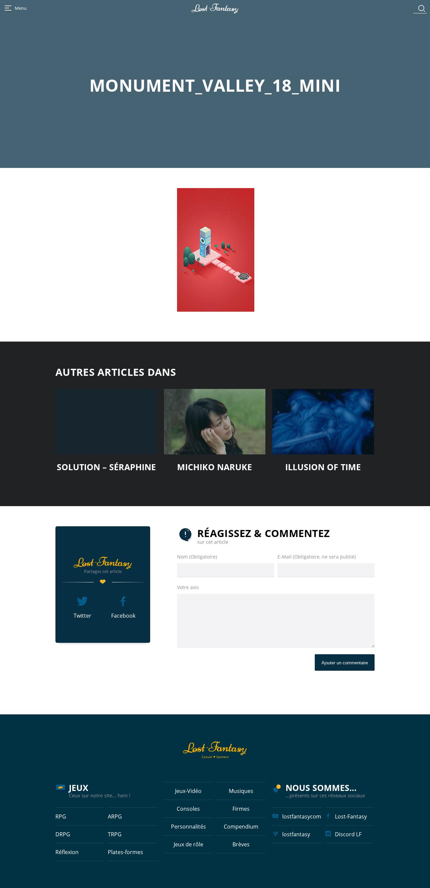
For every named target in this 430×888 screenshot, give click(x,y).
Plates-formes (125, 852)
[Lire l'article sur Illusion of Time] (323, 421)
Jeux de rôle (188, 844)
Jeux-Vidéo (188, 791)
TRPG (115, 834)
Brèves (241, 844)
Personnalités (188, 826)
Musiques (241, 791)
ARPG (115, 816)
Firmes (241, 808)
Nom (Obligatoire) (197, 556)
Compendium (241, 826)
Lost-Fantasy (351, 816)
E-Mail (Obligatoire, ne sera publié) (316, 556)
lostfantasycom (301, 816)
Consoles (188, 808)
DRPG (62, 834)
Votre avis (188, 587)
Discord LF (348, 834)
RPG (60, 816)
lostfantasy (296, 834)
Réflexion (67, 852)
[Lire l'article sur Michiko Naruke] (215, 421)
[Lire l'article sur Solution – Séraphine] (106, 421)
